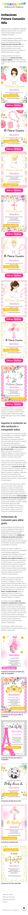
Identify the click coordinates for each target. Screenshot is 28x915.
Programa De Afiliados (9, 899)
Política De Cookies (8, 894)
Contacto (5, 902)
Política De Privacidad (8, 897)
